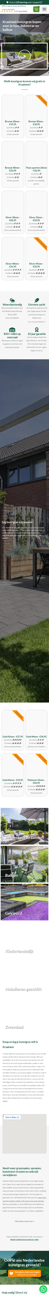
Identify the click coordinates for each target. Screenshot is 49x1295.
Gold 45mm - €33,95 (12, 780)
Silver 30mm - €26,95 (13, 219)
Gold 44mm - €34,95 (36, 736)
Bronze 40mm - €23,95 (13, 169)
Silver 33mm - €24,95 (36, 219)
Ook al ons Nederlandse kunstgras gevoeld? (24, 1262)
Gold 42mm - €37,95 (12, 736)
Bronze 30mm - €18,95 (36, 123)
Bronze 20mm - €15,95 (13, 123)
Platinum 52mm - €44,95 (36, 781)
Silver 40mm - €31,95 (13, 265)
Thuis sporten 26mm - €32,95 (36, 169)
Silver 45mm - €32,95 (36, 265)
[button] (44, 9)
